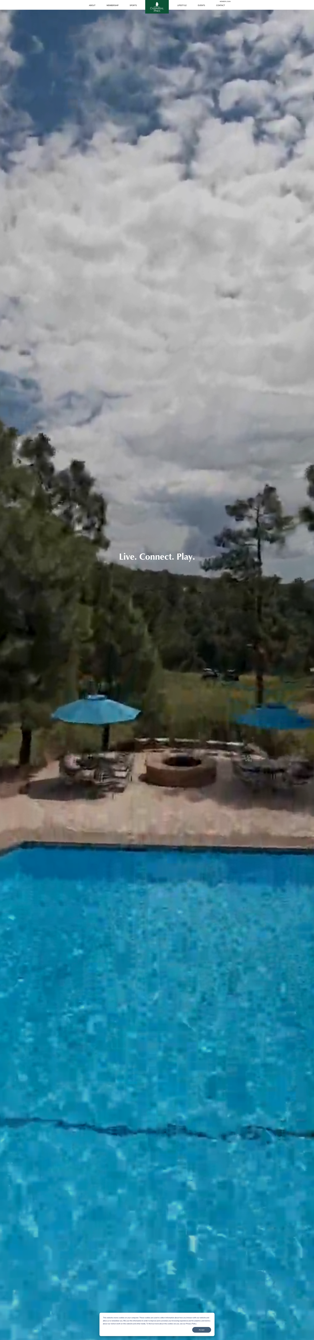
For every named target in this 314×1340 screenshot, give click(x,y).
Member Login (225, 1)
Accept (201, 1330)
